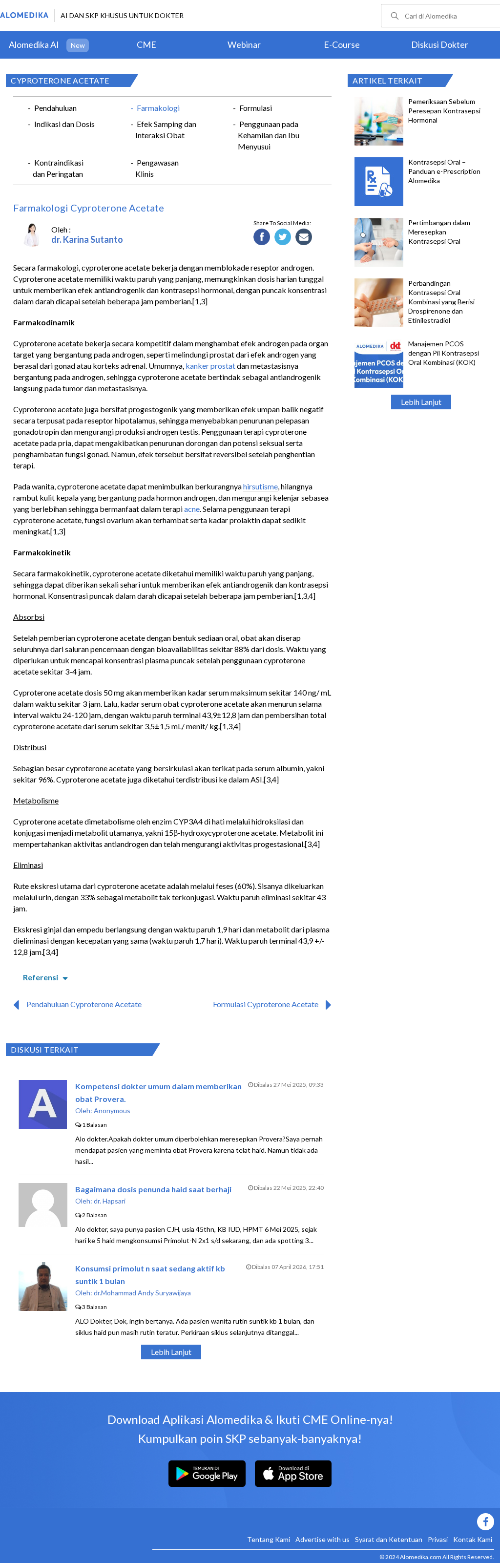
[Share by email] (303, 237)
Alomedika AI (34, 44)
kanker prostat (210, 365)
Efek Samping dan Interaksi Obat (165, 129)
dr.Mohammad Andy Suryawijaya (142, 1292)
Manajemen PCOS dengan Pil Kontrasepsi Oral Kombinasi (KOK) (443, 352)
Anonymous (112, 1110)
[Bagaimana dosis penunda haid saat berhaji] (43, 1223)
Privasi (438, 1539)
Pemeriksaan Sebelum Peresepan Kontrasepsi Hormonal (444, 110)
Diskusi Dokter (439, 44)
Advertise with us (322, 1539)
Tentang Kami (268, 1539)
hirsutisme (260, 486)
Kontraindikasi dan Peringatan (58, 168)
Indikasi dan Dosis (64, 123)
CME (146, 44)
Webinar (244, 44)
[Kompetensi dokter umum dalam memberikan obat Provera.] (43, 1125)
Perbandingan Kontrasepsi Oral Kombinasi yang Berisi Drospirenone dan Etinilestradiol (441, 301)
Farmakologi (158, 107)
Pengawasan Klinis (157, 168)
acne (192, 508)
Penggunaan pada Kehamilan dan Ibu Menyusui (268, 135)
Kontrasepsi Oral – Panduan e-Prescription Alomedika (444, 171)
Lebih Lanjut (421, 401)
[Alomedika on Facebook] (323, 1521)
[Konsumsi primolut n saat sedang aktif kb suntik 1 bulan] (43, 1307)
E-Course (342, 44)
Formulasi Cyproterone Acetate (265, 1004)
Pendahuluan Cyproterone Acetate (84, 1004)
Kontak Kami (472, 1539)
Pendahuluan (55, 107)
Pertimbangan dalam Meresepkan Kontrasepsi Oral (439, 231)
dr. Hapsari (109, 1201)
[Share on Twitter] (283, 237)
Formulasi (255, 107)
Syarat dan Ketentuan (388, 1539)
